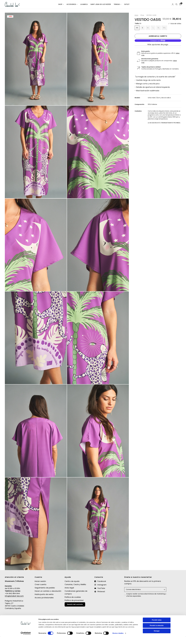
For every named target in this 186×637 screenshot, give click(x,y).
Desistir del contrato (75, 604)
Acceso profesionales (44, 597)
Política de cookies (73, 597)
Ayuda (68, 577)
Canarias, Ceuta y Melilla (75, 584)
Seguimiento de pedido (45, 588)
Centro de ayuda (72, 581)
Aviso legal (69, 588)
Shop (60, 4)
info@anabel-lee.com (14, 596)
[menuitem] (61, 4)
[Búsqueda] (176, 4)
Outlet (126, 4)
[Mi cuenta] (173, 4)
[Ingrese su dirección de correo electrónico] (164, 589)
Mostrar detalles (118, 633)
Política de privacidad (74, 600)
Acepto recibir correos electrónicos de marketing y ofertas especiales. (146, 595)
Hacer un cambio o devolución (48, 591)
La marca (84, 4)
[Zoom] (63, 17)
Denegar (157, 631)
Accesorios (71, 4)
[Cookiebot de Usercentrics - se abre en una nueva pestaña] (25, 633)
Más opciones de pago (158, 44)
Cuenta (38, 577)
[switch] (70, 633)
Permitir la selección (157, 625)
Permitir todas (156, 620)
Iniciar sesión (40, 581)
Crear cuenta (40, 584)
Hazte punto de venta (44, 594)
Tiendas (117, 4)
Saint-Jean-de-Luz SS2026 (100, 4)
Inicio (136, 15)
